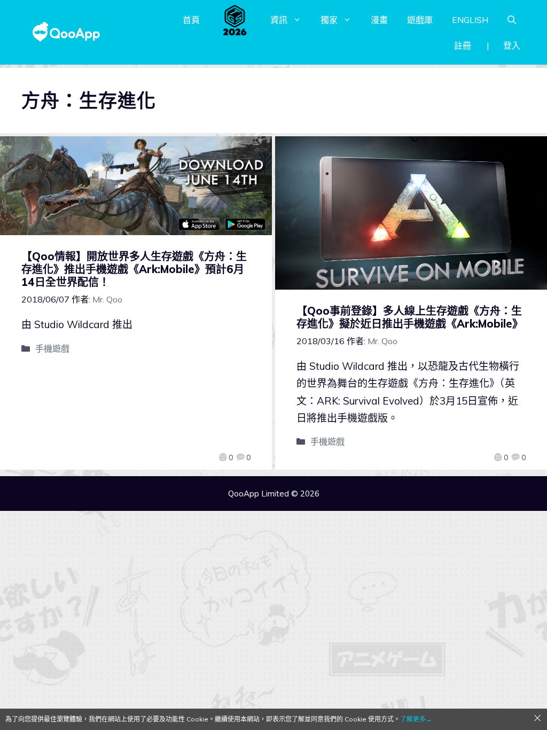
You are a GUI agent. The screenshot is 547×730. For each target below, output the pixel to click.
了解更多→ (416, 719)
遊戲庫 (420, 19)
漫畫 (379, 19)
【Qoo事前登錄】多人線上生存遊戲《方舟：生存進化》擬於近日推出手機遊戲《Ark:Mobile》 (409, 317)
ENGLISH (470, 19)
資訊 (278, 19)
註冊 (462, 45)
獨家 (329, 19)
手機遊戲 (52, 348)
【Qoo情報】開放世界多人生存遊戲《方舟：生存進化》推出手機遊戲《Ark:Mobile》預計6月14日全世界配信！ (134, 269)
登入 (511, 45)
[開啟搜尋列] (512, 19)
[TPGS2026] (235, 20)
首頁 (191, 19)
